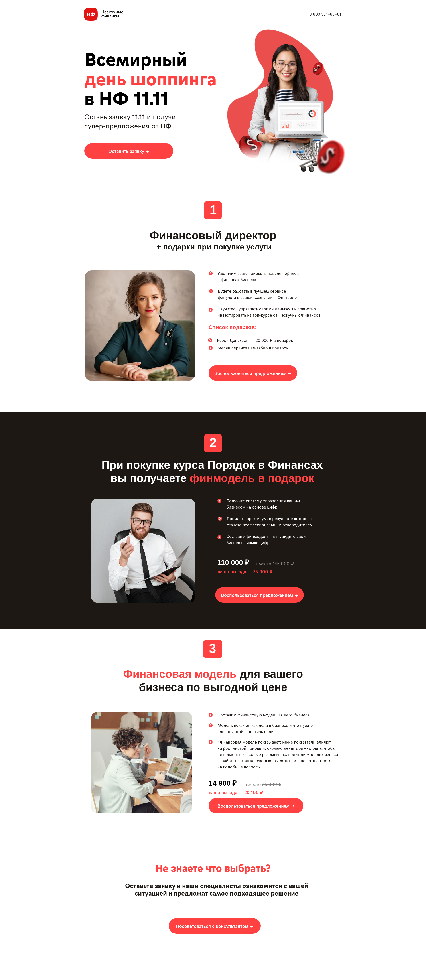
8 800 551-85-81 (325, 14)
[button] (128, 151)
